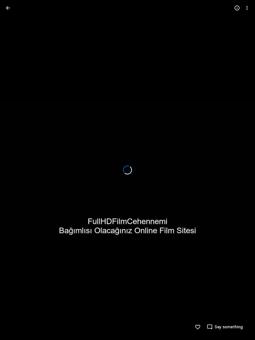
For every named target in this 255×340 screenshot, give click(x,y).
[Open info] (237, 8)
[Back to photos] (8, 8)
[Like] (198, 327)
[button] (225, 327)
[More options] (247, 8)
